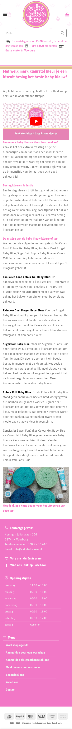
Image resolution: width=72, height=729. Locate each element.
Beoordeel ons (15, 674)
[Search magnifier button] (62, 33)
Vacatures (12, 682)
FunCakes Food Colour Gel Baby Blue (26, 277)
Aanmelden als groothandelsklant (27, 660)
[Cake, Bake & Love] (36, 14)
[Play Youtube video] (36, 121)
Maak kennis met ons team (23, 667)
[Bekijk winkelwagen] (66, 14)
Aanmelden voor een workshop (25, 652)
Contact (10, 689)
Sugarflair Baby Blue (16, 344)
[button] (5, 14)
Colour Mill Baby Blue (17, 392)
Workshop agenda (17, 645)
